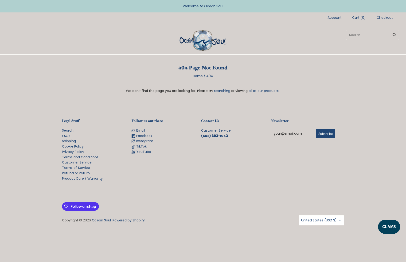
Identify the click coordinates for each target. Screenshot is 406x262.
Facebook (143, 135)
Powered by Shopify (129, 220)
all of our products (264, 90)
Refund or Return (76, 173)
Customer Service (77, 162)
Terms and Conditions (80, 157)
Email (140, 130)
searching (222, 90)
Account (335, 17)
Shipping (69, 141)
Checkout (385, 17)
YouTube (143, 151)
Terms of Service (76, 167)
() (359, 17)
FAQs (66, 135)
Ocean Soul (101, 220)
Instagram (144, 141)
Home (198, 76)
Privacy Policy (73, 151)
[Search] (394, 35)
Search (68, 130)
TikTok (141, 146)
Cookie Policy (73, 146)
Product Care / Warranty (82, 178)
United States (319, 220)
